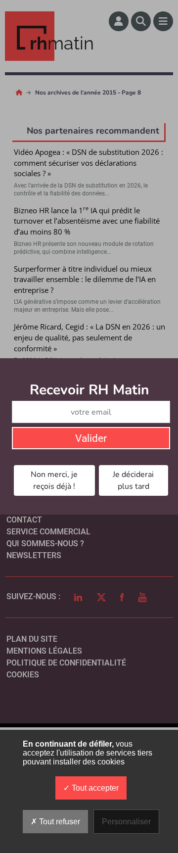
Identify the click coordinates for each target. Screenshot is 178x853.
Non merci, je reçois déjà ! (54, 480)
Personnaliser (126, 821)
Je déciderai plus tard (133, 480)
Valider (91, 438)
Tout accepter (94, 788)
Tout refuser (58, 821)
